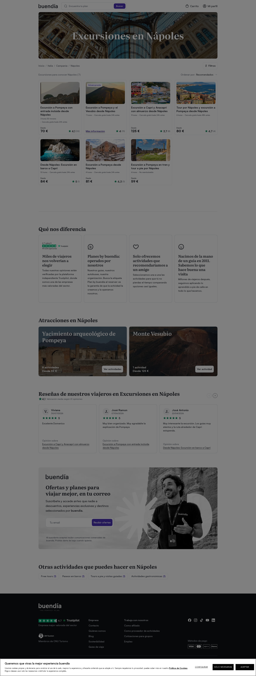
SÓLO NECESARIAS (223, 667)
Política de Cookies (178, 668)
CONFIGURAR (201, 667)
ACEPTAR (245, 667)
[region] (128, 667)
